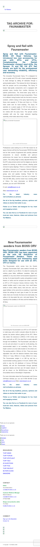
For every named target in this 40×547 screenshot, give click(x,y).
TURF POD (6, 466)
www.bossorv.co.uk (12, 191)
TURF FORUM (7, 456)
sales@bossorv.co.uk (14, 187)
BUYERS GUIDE (8, 471)
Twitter (15, 207)
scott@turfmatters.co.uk (9, 489)
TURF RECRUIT (8, 468)
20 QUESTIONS (8, 463)
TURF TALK (6, 461)
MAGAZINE (6, 473)
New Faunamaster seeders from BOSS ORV (20, 244)
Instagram (24, 207)
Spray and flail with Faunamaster (20, 47)
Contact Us (6, 521)
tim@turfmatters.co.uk (9, 506)
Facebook (22, 213)
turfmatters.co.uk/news (13, 197)
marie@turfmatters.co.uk (9, 497)
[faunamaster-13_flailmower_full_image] (20, 35)
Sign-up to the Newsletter (10, 519)
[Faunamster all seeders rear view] (20, 232)
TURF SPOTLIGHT (9, 458)
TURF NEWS (7, 453)
